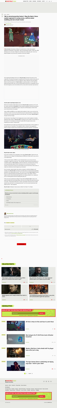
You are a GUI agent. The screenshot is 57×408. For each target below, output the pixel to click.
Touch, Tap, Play (23, 390)
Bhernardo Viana (8, 23)
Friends (7, 200)
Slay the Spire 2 (12, 222)
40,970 (30, 373)
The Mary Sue (18, 390)
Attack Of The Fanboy (22, 388)
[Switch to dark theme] (49, 1)
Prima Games (28, 388)
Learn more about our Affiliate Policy (16, 233)
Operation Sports (12, 390)
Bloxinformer (33, 390)
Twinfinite (13, 388)
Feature (8, 14)
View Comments (21, 244)
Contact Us (13, 385)
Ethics (10, 385)
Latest (43, 1)
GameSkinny (7, 390)
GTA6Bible (37, 390)
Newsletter (25, 1)
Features (39, 1)
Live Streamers (8, 198)
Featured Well (8, 222)
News (30, 1)
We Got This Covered (38, 388)
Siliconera (32, 388)
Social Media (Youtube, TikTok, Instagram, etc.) (13, 202)
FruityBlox (28, 390)
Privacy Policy (36, 315)
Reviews (34, 1)
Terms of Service (30, 315)
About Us (6, 385)
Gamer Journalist (45, 388)
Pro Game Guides (8, 388)
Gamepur (16, 388)
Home (5, 14)
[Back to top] (1, 258)
